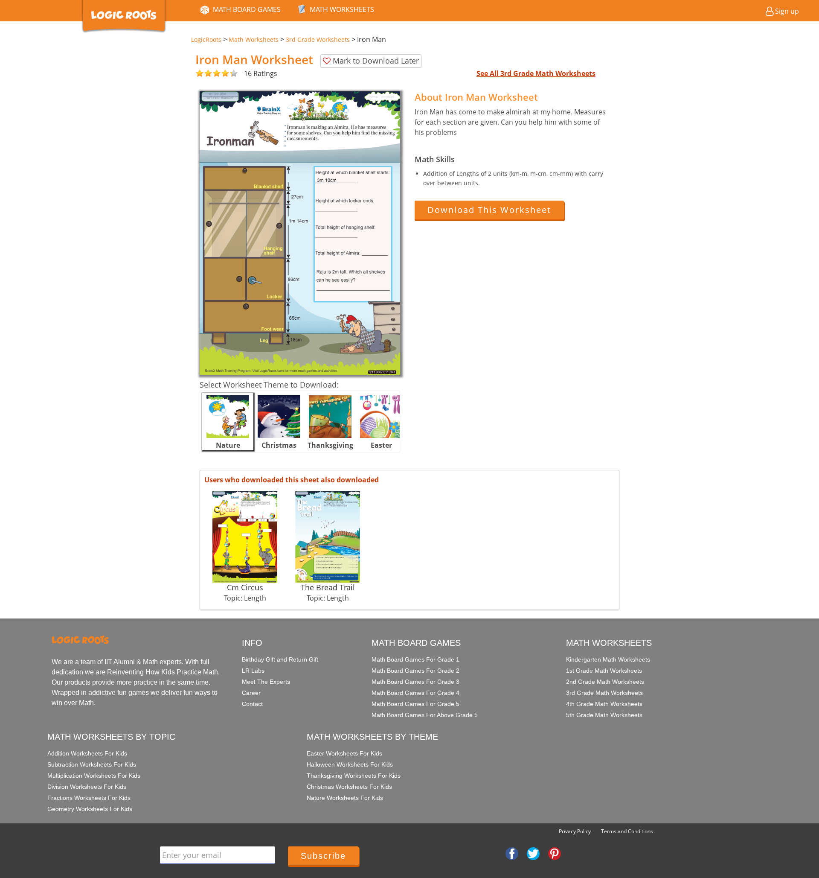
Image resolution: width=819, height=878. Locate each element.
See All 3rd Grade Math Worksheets (535, 73)
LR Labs (253, 670)
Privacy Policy (575, 831)
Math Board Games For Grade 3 (415, 681)
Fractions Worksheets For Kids (89, 797)
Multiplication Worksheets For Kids (93, 775)
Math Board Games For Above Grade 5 (425, 715)
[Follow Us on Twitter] (533, 853)
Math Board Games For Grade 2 (415, 670)
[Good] (203, 73)
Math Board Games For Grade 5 (415, 703)
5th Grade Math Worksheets (604, 715)
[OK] (199, 73)
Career (251, 692)
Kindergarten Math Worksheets (608, 659)
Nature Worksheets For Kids (345, 797)
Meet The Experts (266, 681)
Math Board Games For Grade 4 (415, 692)
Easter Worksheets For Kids (344, 753)
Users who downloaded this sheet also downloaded (291, 479)
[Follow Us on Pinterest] (554, 853)
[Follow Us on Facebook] (511, 853)
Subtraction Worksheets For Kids (91, 764)
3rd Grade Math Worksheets (604, 692)
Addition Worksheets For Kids (87, 753)
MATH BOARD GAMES (247, 9)
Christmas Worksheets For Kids (349, 786)
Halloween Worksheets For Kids (350, 764)
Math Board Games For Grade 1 (415, 659)
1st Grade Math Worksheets (604, 670)
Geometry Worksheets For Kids (89, 808)
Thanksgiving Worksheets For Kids (354, 775)
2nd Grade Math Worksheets (605, 681)
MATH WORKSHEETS (342, 9)
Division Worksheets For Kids (86, 786)
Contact (252, 703)
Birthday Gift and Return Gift (280, 659)
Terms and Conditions (627, 831)
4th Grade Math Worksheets (604, 703)
